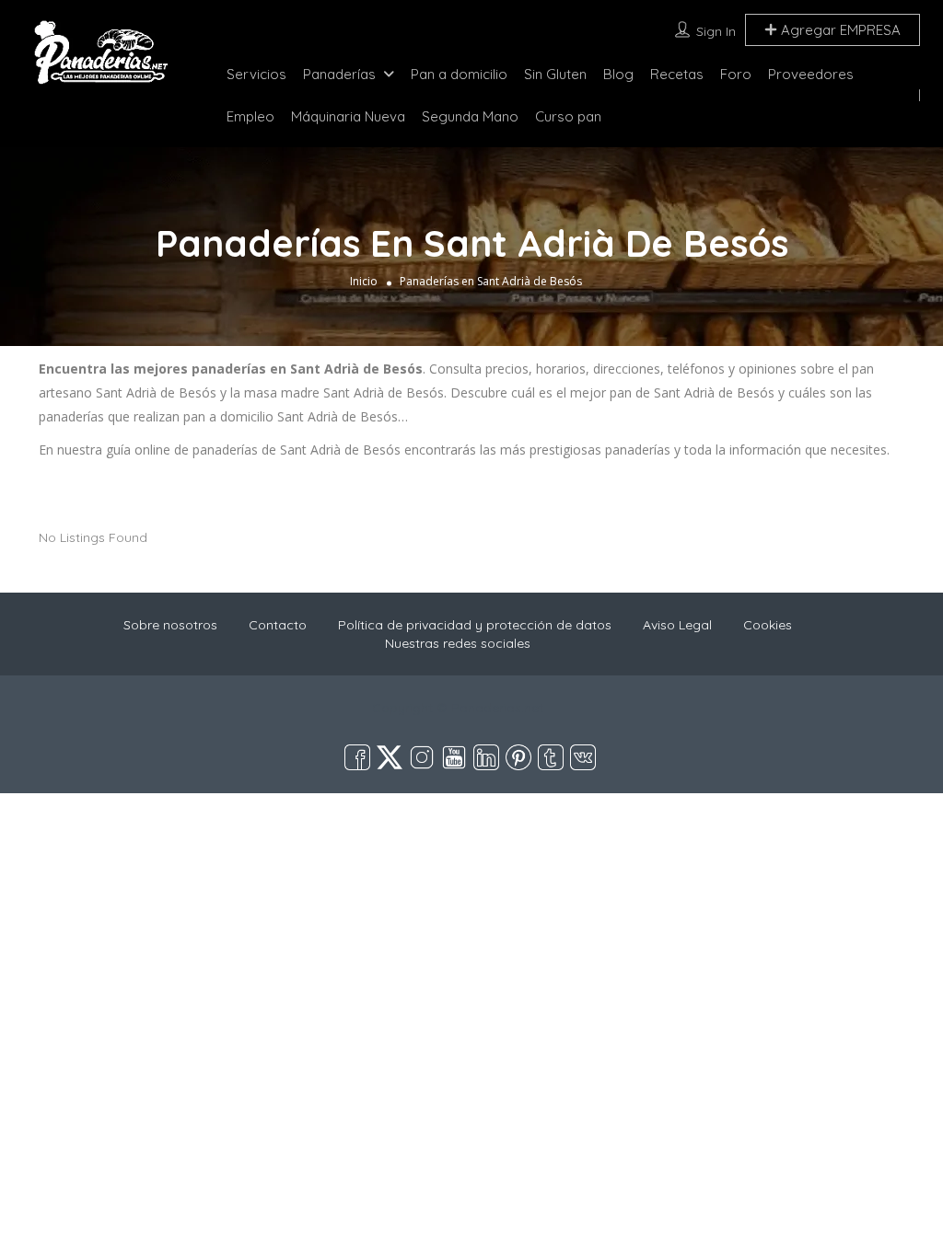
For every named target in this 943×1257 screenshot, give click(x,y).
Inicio (364, 281)
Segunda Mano (470, 116)
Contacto (278, 625)
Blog (618, 74)
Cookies (767, 625)
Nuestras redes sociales (457, 643)
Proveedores (811, 74)
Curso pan (568, 116)
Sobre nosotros (170, 625)
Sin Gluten (555, 74)
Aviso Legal (677, 625)
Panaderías (339, 74)
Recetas (677, 74)
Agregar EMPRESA (839, 30)
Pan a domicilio (459, 74)
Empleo (250, 116)
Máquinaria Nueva (348, 116)
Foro (735, 74)
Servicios (256, 74)
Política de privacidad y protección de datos (474, 625)
